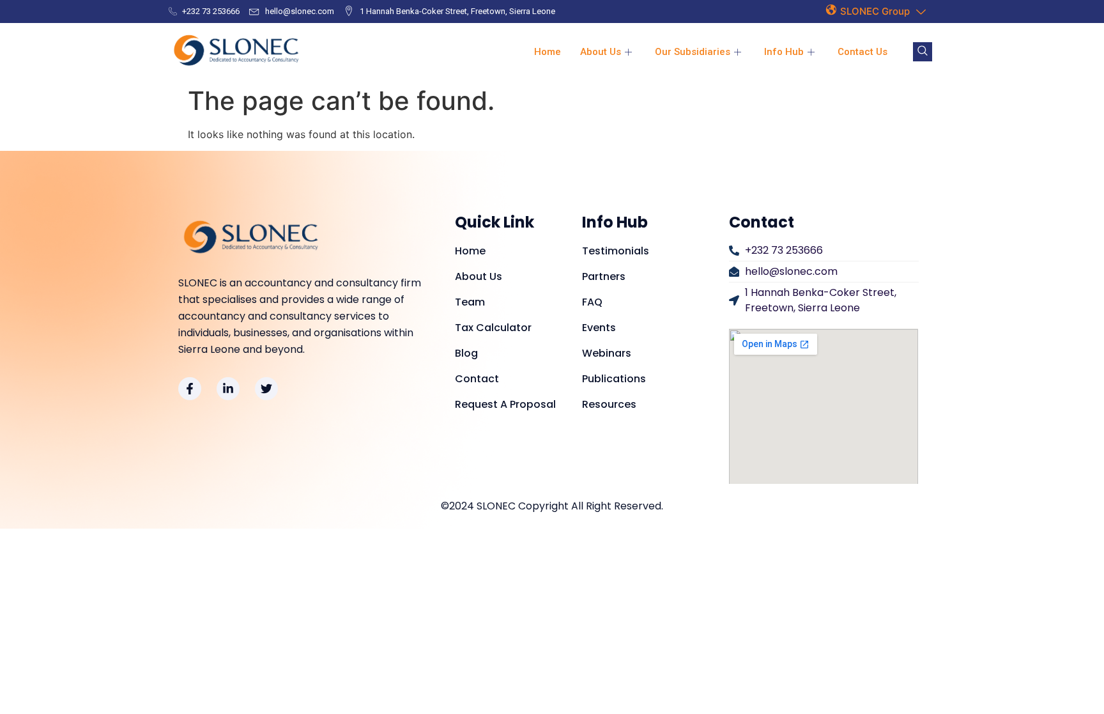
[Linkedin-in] (228, 388)
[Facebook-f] (189, 388)
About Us (600, 52)
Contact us (862, 52)
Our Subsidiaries (692, 52)
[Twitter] (266, 388)
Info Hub (784, 52)
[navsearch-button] (922, 51)
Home (547, 52)
